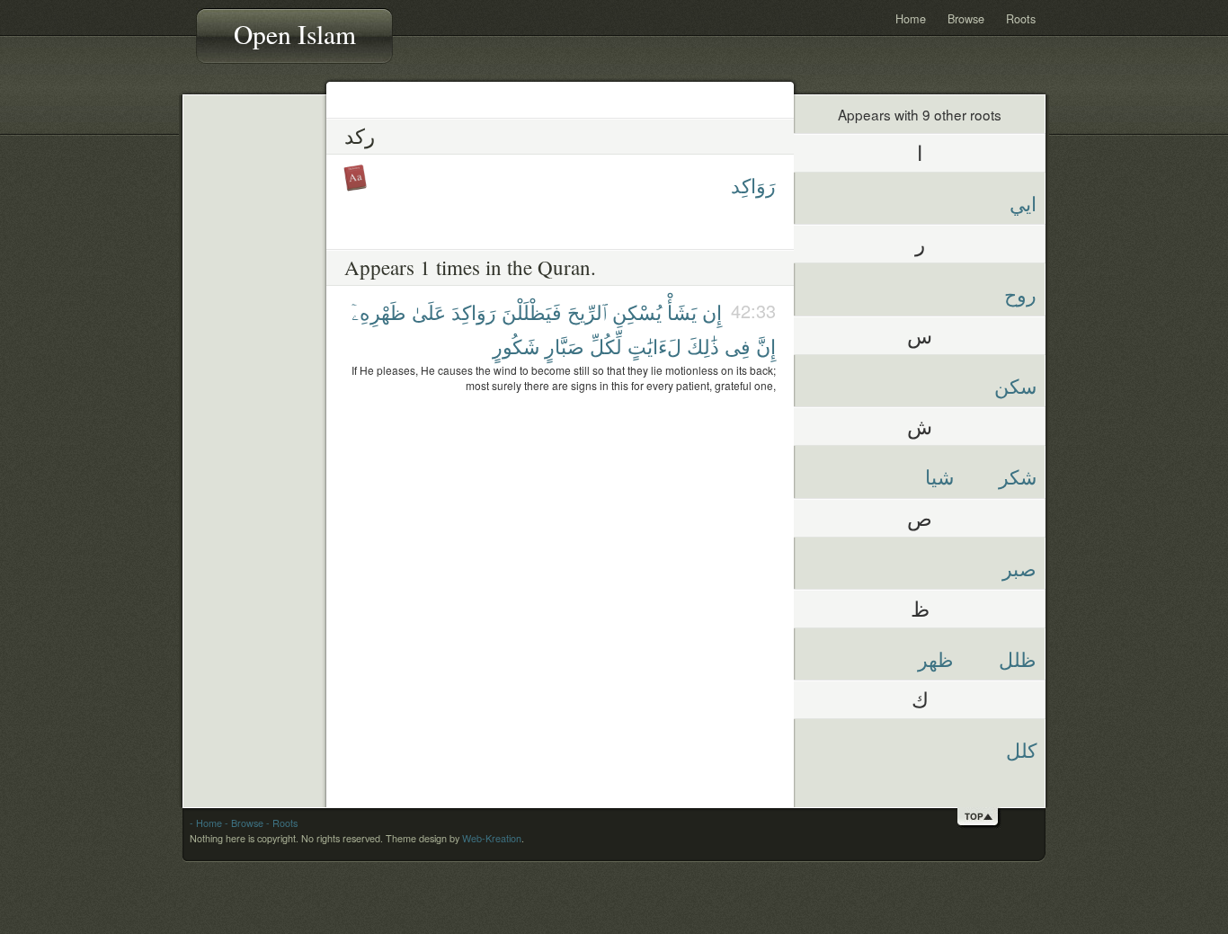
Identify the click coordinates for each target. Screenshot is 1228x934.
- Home (206, 823)
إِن (712, 311)
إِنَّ (766, 346)
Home (910, 18)
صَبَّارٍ (564, 346)
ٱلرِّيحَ (587, 311)
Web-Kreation (491, 838)
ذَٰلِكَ (703, 346)
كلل (1021, 749)
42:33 (753, 311)
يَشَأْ (682, 311)
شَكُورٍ (516, 346)
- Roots (282, 823)
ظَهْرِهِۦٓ (378, 311)
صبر (1019, 568)
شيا (939, 476)
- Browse (244, 823)
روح (1020, 293)
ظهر (936, 658)
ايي (1023, 203)
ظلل (1018, 658)
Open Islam (295, 33)
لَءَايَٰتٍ (654, 346)
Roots (1021, 18)
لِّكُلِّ (606, 346)
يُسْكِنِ (637, 311)
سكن (1015, 385)
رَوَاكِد (753, 185)
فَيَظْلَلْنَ (532, 311)
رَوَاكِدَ (473, 311)
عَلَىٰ (429, 311)
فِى (738, 346)
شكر (1018, 476)
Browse (966, 18)
